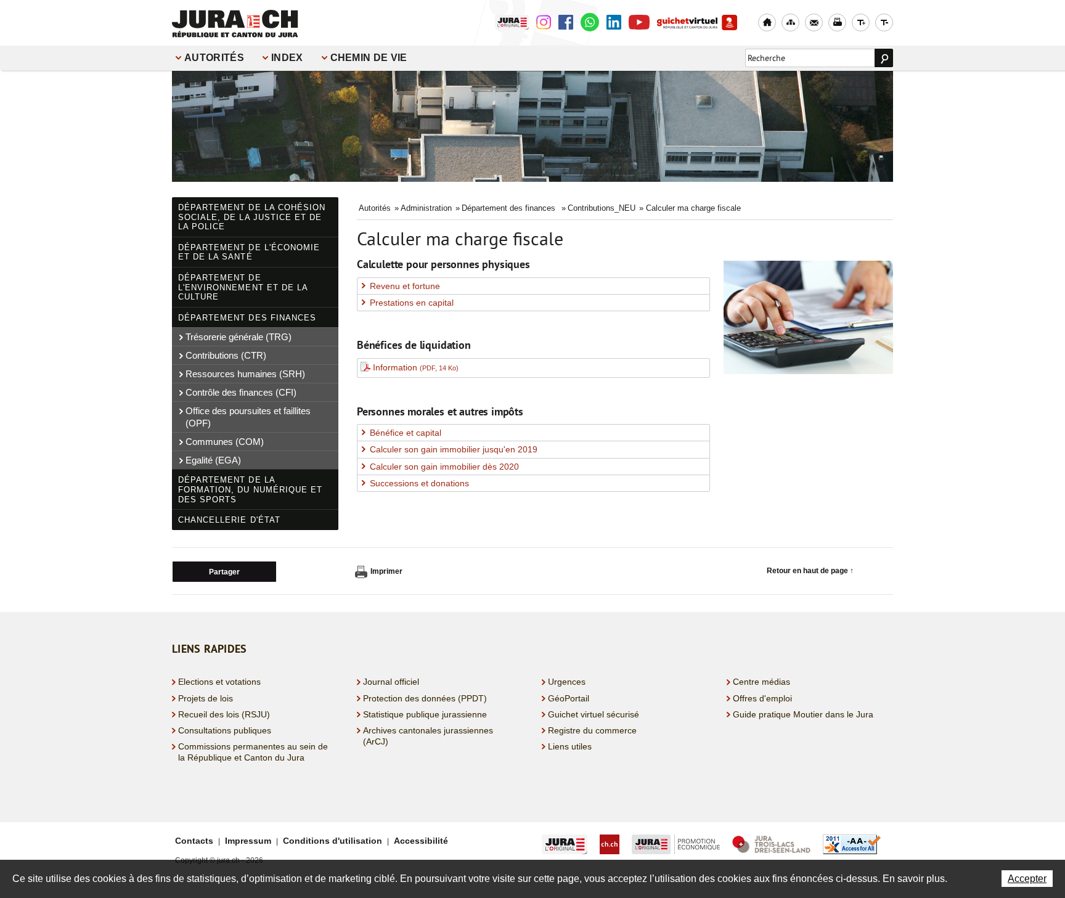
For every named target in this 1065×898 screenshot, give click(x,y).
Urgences (567, 682)
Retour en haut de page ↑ (810, 570)
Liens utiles (570, 746)
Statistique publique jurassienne (425, 714)
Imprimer (386, 571)
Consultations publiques (224, 730)
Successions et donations (419, 483)
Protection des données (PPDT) (425, 698)
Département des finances (247, 317)
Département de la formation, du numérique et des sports (250, 489)
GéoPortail (568, 698)
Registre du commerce (592, 730)
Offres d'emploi (762, 698)
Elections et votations (219, 682)
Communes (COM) (225, 441)
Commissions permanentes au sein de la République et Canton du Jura (253, 751)
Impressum (248, 841)
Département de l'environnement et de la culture (243, 287)
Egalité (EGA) (213, 460)
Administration (426, 208)
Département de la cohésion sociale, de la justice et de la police (251, 217)
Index (287, 57)
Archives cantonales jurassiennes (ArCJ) (428, 735)
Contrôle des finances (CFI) (241, 392)
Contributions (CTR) (226, 355)
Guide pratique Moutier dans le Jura (803, 714)
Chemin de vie (368, 57)
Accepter (1027, 878)
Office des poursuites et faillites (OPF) (248, 417)
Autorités (214, 57)
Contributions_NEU (601, 208)
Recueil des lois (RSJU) (224, 714)
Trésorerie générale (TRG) (239, 337)
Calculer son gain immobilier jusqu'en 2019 (453, 449)
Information (416, 367)
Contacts (194, 841)
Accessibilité (421, 841)
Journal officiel (391, 682)
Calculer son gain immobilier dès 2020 (444, 466)
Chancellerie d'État (229, 520)
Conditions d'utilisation (332, 841)
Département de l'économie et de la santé (249, 252)
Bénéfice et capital (405, 433)
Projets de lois (205, 698)
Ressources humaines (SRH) (245, 374)
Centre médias (761, 682)
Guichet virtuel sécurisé (593, 714)
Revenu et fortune (405, 286)
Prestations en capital (412, 303)
